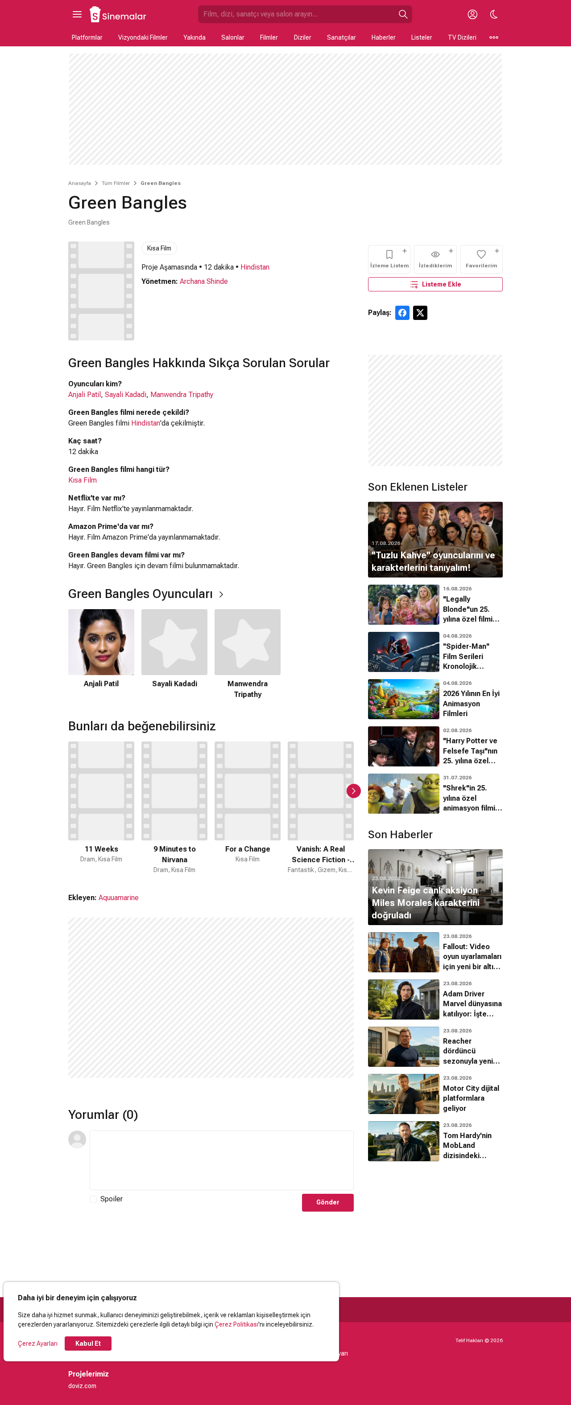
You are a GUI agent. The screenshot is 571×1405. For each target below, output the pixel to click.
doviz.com (82, 1385)
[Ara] (403, 14)
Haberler (384, 37)
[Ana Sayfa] (118, 14)
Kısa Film (159, 248)
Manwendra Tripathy (181, 394)
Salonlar (232, 37)
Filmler (269, 37)
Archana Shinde (204, 281)
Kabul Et (88, 1343)
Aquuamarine (119, 897)
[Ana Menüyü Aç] (77, 14)
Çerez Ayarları (38, 1343)
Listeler (421, 37)
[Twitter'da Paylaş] (420, 313)
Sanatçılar (341, 37)
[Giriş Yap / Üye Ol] (472, 14)
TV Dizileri (462, 37)
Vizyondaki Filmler (143, 37)
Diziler (302, 37)
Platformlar (87, 37)
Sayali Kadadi (125, 394)
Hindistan (254, 267)
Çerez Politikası (236, 1324)
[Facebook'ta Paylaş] (402, 313)
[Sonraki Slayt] (354, 791)
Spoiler (111, 1199)
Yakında (194, 37)
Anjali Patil (84, 394)
